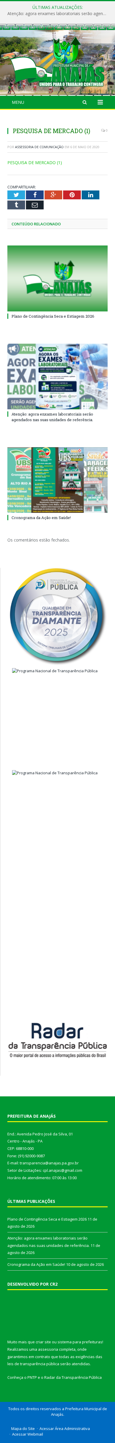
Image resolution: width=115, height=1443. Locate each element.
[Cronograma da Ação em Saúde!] (57, 480)
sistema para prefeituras (80, 1342)
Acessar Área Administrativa (65, 1428)
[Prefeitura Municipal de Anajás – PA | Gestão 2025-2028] (57, 60)
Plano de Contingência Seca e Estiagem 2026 (53, 316)
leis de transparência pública (33, 1363)
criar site (43, 1342)
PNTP (32, 1377)
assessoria (48, 1349)
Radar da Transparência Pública (73, 1377)
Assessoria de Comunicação (39, 147)
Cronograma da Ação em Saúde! (41, 517)
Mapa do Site (23, 1428)
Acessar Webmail (27, 1434)
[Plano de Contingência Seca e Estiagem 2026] (57, 278)
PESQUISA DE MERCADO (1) (34, 162)
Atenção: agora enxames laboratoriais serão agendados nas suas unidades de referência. (59, 13)
